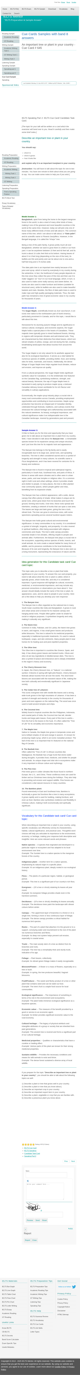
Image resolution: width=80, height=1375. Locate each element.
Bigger (63, 2)
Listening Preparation (10, 185)
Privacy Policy (63, 1303)
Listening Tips (35, 1302)
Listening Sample (8, 63)
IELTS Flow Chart (8, 1298)
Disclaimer (61, 1311)
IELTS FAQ (14, 9)
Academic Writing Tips (38, 1294)
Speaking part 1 (10, 69)
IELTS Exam (26, 9)
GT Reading (8, 41)
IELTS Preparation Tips (39, 1286)
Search (16, 13)
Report (27, 1240)
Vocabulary (63, 9)
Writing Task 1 (10, 173)
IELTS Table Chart (9, 1294)
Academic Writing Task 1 (10, 49)
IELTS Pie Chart (8, 1302)
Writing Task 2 (9, 59)
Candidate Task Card (32, 1153)
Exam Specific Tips (9, 1343)
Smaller (74, 2)
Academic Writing (10, 169)
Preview (30, 1220)
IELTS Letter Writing (9, 1306)
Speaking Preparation (10, 188)
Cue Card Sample (9, 77)
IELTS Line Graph (8, 1290)
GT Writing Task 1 (10, 55)
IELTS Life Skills (36, 1328)
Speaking (5, 80)
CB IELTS (5, 1332)
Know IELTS (6, 1328)
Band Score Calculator (10, 1339)
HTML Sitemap (63, 1314)
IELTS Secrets (7, 1336)
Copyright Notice (64, 1307)
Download (52, 9)
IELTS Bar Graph (8, 1286)
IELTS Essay (7, 1310)
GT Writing (8, 181)
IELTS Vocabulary (37, 1320)
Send (38, 1220)
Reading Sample (8, 34)
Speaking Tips (35, 1306)
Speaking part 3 (10, 73)
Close (34, 1240)
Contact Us (7, 13)
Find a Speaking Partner (10, 193)
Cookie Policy (63, 1299)
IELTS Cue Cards (36, 1324)
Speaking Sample (8, 66)
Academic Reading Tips (39, 1290)
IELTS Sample (39, 9)
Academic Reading (11, 37)
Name (27, 1171)
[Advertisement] (10, 120)
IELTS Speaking (30, 1151)
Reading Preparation (10, 155)
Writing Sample (7, 45)
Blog (72, 9)
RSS (71, 1228)
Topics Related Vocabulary (7, 207)
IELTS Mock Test (8, 198)
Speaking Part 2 (30, 1156)
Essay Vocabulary (8, 203)
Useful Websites (8, 1347)
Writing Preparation (9, 166)
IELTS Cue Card (30, 1148)
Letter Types (34, 1332)
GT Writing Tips (36, 1298)
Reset (68, 2)
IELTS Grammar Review (39, 1316)
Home (5, 9)
